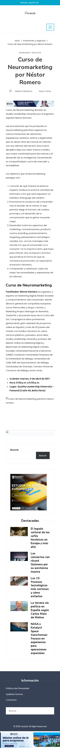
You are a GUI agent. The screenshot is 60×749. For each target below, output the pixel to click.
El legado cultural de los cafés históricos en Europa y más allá (40, 538)
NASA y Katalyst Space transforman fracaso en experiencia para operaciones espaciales (39, 638)
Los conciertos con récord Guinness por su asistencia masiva (40, 563)
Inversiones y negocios (30, 53)
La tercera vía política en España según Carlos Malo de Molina (40, 610)
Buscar (14, 449)
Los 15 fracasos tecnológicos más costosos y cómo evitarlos (40, 587)
